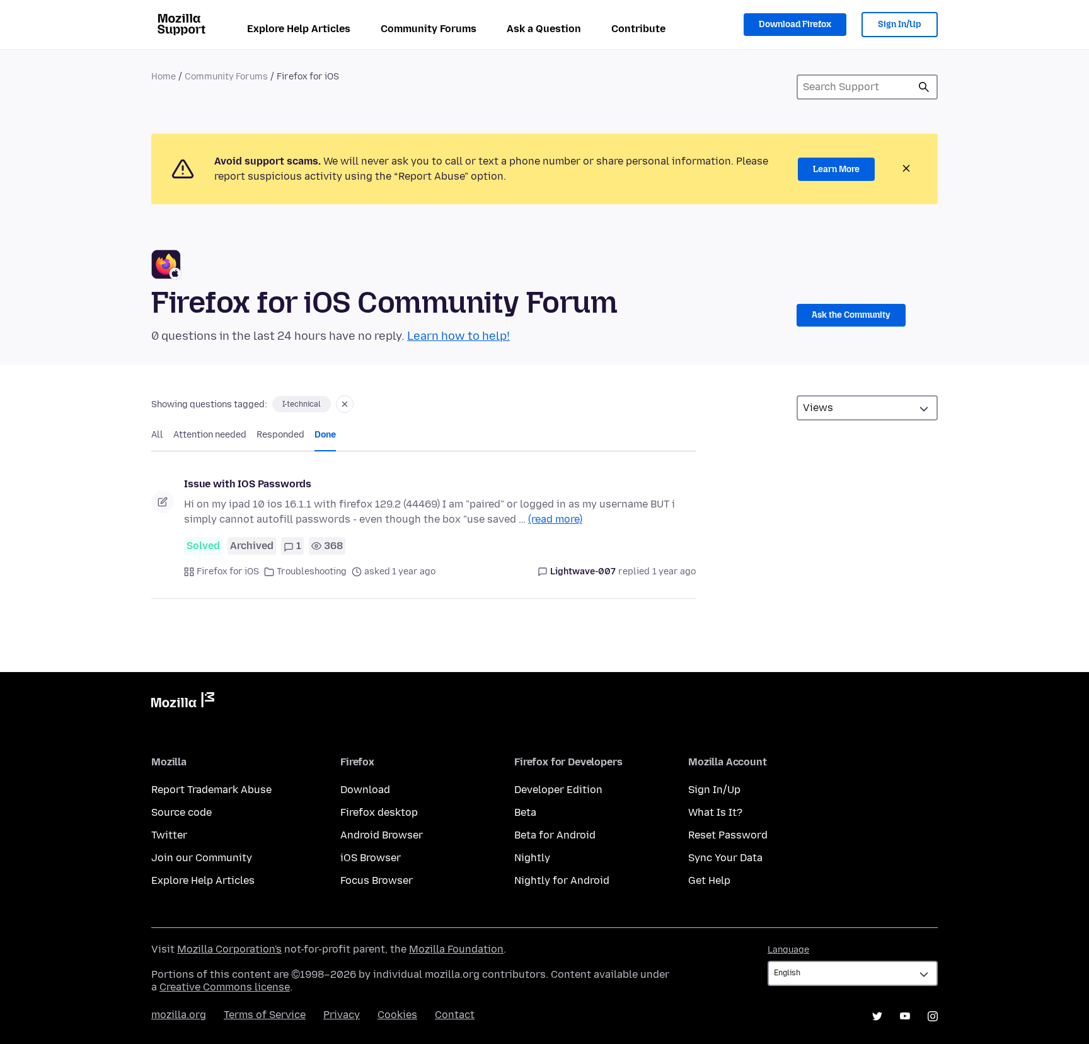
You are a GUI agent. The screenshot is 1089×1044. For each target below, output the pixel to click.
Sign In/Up (899, 24)
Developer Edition (558, 790)
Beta (525, 812)
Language (788, 949)
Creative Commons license (224, 987)
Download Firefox (795, 24)
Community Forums (428, 29)
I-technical (301, 404)
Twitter (169, 835)
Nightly (532, 858)
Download (365, 790)
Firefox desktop (379, 812)
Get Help (709, 880)
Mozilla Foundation (456, 949)
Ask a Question (544, 29)
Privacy (341, 1015)
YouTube (905, 1016)
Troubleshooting (312, 571)
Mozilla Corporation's (229, 949)
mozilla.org (178, 1015)
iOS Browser (370, 858)
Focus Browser (376, 880)
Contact (455, 1015)
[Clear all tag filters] (345, 404)
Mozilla (182, 702)
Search (924, 87)
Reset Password (728, 835)
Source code (181, 812)
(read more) (555, 519)
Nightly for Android (561, 880)
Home (163, 76)
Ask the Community (851, 315)
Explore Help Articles (298, 29)
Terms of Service (265, 1015)
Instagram (933, 1016)
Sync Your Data (725, 858)
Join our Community (201, 858)
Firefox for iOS (228, 571)
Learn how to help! (458, 336)
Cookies (397, 1015)
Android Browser (381, 835)
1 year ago (674, 571)
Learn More (836, 169)
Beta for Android (555, 835)
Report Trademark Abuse (211, 790)
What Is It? (715, 812)
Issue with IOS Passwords (247, 484)
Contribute (638, 29)
